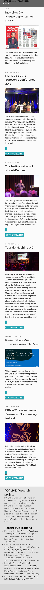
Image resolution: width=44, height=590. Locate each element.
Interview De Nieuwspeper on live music (19, 16)
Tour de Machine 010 (19, 247)
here (26, 63)
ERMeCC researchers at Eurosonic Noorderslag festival (21, 414)
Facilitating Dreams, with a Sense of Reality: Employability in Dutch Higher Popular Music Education (21, 549)
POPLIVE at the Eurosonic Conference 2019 (20, 79)
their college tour (21, 298)
